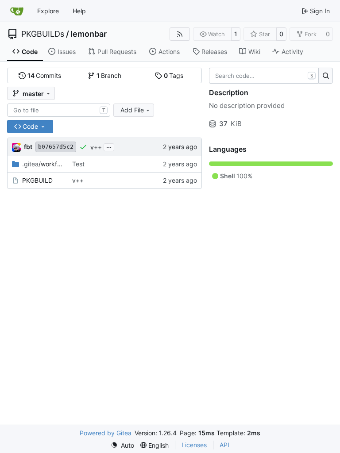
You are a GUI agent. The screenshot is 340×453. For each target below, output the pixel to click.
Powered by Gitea (105, 433)
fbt (28, 146)
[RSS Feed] (180, 34)
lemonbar (88, 34)
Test (78, 164)
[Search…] (325, 76)
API (224, 445)
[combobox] (58, 110)
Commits (44, 75)
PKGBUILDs (42, 34)
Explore (48, 11)
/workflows (42, 164)
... (109, 146)
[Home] (16, 11)
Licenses (194, 445)
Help (79, 11)
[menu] (122, 445)
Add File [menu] (132, 110)
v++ (96, 147)
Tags (174, 75)
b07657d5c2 (55, 146)
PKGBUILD (37, 180)
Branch (109, 75)
